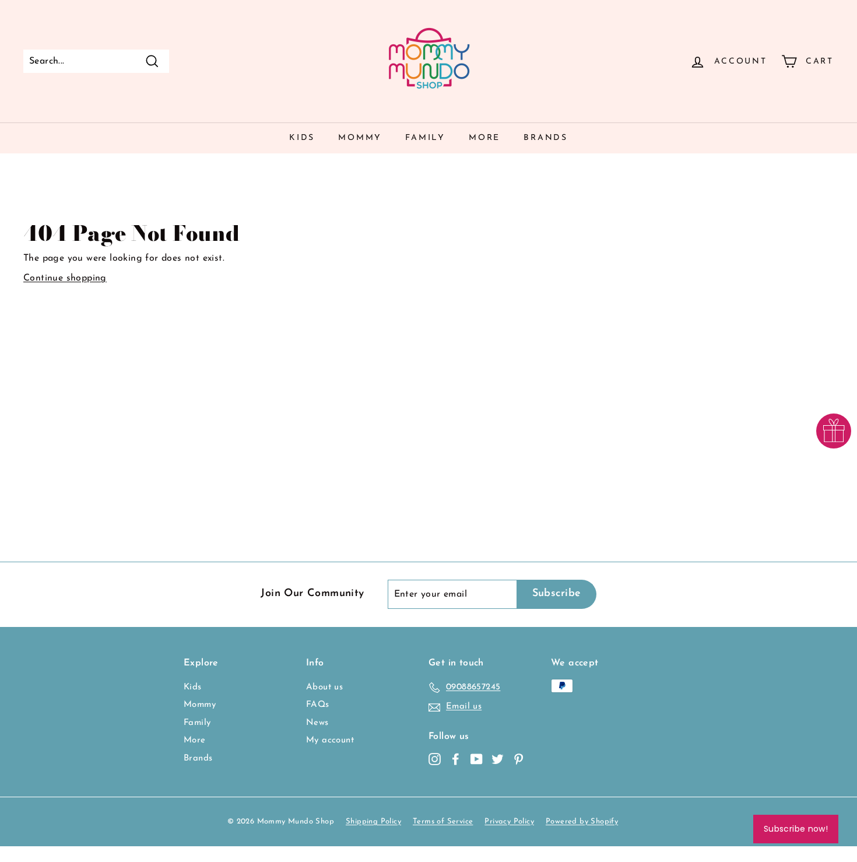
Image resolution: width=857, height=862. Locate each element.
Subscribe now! (796, 829)
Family (425, 138)
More (484, 138)
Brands (546, 138)
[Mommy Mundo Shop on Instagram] (434, 759)
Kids (302, 138)
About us (324, 687)
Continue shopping (65, 278)
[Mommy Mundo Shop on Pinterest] (518, 759)
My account (330, 740)
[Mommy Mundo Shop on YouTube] (476, 759)
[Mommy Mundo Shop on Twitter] (497, 759)
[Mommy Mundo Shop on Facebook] (455, 759)
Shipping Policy (373, 821)
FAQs (317, 704)
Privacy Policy (509, 821)
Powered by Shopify (582, 821)
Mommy (360, 138)
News (317, 723)
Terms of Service (443, 821)
